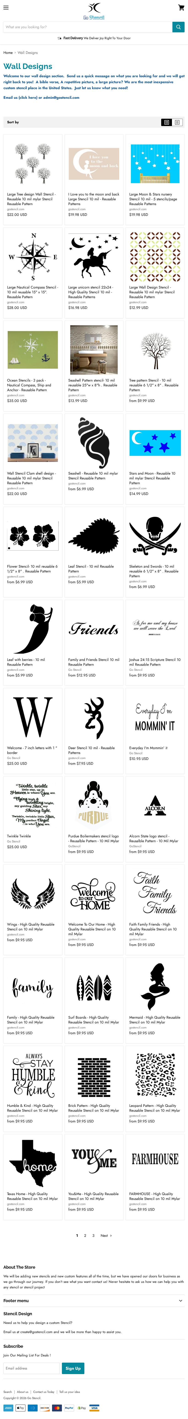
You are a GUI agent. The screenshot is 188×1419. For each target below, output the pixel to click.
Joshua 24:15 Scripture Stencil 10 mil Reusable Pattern (155, 662)
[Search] (178, 27)
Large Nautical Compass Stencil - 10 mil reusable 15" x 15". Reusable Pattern (32, 292)
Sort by (13, 122)
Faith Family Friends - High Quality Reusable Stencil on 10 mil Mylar (153, 929)
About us (22, 1392)
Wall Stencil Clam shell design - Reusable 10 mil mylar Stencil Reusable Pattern (31, 478)
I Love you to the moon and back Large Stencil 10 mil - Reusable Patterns (93, 199)
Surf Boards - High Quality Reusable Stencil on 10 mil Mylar (93, 1020)
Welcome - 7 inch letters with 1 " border (32, 750)
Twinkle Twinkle (19, 836)
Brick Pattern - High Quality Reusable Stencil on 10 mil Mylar (93, 1108)
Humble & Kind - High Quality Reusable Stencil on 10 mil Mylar (32, 1108)
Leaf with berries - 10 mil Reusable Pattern (26, 662)
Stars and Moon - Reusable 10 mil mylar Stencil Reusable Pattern (152, 478)
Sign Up (73, 1368)
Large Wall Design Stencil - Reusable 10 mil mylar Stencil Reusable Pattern (152, 292)
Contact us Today (43, 1392)
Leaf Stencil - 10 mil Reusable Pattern (91, 569)
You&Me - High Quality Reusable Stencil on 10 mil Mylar (93, 1196)
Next (105, 1235)
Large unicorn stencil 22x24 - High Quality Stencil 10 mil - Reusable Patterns (90, 292)
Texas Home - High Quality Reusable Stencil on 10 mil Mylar (32, 1196)
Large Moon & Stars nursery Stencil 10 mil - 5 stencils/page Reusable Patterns (153, 199)
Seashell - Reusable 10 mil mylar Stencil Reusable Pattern (93, 476)
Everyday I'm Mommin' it (148, 748)
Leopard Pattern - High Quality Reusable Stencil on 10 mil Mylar (154, 1108)
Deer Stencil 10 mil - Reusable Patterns (91, 750)
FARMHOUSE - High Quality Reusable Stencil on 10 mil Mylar (154, 1196)
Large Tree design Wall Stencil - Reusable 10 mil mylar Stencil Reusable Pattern (31, 199)
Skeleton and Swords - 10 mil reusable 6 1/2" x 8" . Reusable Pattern (153, 571)
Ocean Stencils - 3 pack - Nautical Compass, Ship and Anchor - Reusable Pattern (29, 385)
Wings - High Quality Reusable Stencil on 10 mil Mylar (30, 927)
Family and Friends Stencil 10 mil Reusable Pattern (93, 662)
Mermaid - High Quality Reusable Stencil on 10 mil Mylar (154, 1020)
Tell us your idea (69, 1392)
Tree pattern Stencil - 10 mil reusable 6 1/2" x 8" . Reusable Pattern (153, 385)
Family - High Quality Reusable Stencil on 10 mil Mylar (30, 1020)
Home (8, 53)
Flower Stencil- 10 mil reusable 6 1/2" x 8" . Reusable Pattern (32, 569)
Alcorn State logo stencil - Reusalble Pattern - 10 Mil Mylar (153, 838)
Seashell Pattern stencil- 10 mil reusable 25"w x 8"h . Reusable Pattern (92, 385)
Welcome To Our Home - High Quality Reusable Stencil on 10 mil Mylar (92, 929)
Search (7, 1392)
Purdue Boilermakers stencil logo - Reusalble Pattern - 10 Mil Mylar (93, 838)
